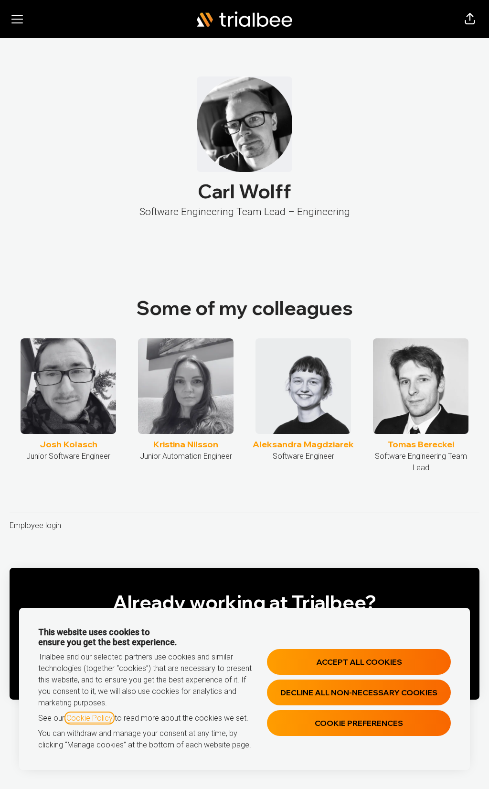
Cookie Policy (89, 718)
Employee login (35, 525)
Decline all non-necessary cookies (358, 692)
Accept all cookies (359, 662)
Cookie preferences (359, 723)
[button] (470, 19)
